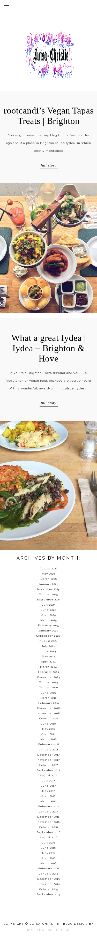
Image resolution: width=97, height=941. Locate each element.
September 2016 (48, 832)
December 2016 (48, 816)
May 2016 (48, 853)
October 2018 (48, 718)
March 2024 (48, 666)
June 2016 (48, 847)
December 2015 (48, 878)
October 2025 (48, 594)
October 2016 (48, 827)
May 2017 (48, 790)
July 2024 (48, 646)
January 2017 (48, 811)
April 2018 (48, 734)
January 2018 (48, 749)
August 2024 (49, 640)
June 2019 (48, 692)
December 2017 (48, 754)
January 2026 (48, 584)
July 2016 (48, 842)
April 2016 (48, 858)
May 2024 (48, 656)
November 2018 (49, 713)
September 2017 (48, 770)
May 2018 (48, 728)
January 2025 (48, 630)
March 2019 (48, 697)
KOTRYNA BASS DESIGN (48, 930)
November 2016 (49, 821)
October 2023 (48, 682)
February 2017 (48, 806)
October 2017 (48, 765)
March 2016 (48, 863)
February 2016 (48, 868)
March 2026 (48, 578)
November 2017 (49, 759)
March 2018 (48, 739)
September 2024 (48, 635)
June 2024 (48, 651)
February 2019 (48, 703)
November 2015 (49, 884)
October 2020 (48, 687)
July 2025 (48, 604)
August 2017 (48, 775)
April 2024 (48, 661)
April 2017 (48, 796)
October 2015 (48, 889)
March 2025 (48, 620)
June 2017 (48, 785)
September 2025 (49, 599)
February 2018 (48, 744)
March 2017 (48, 801)
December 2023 (48, 677)
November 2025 (48, 589)
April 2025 (48, 615)
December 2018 (48, 708)
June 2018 (48, 723)
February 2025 (48, 625)
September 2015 (48, 894)
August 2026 (48, 568)
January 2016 (48, 873)
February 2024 (48, 672)
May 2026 (48, 573)
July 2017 (48, 780)
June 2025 (48, 609)
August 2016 (48, 837)
